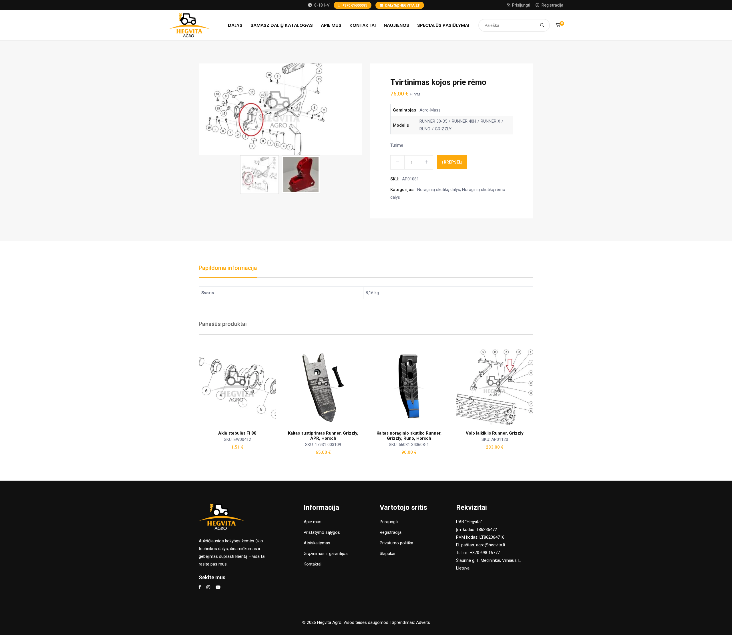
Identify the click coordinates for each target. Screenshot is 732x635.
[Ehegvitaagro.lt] (189, 24)
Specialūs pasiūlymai (443, 25)
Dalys (235, 25)
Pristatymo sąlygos (322, 532)
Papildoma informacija (228, 267)
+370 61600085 (354, 5)
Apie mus (331, 25)
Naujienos (396, 25)
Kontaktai (362, 25)
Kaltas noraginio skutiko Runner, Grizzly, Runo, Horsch (409, 436)
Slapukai (387, 553)
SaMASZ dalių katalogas (281, 25)
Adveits (423, 622)
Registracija (552, 5)
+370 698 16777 (485, 552)
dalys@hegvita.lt (402, 5)
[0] (558, 25)
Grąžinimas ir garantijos (326, 553)
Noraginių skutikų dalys (438, 189)
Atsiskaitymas (317, 543)
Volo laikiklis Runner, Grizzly (495, 433)
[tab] (228, 271)
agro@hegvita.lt (490, 545)
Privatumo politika (396, 543)
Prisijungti (521, 5)
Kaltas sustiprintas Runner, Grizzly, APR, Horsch (323, 436)
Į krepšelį (452, 162)
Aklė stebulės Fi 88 (237, 433)
